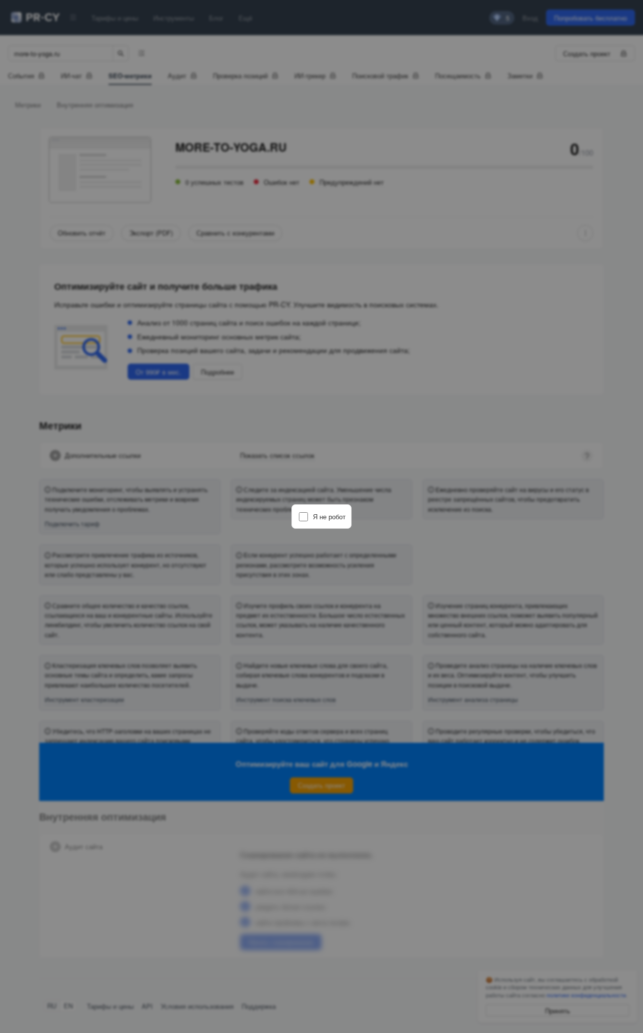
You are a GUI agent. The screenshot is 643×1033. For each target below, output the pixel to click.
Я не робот (329, 516)
